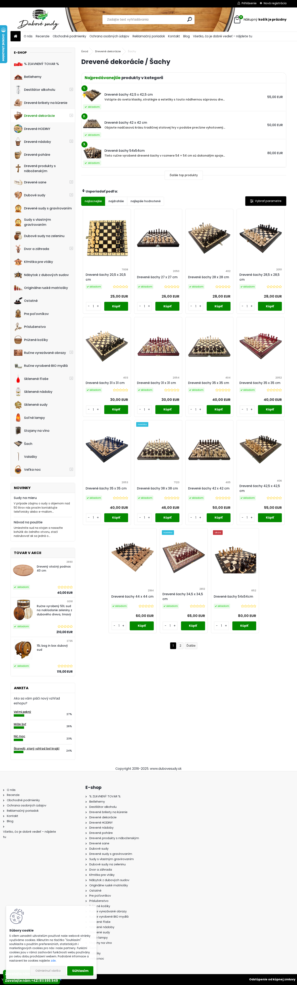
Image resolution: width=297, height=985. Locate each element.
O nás (28, 36)
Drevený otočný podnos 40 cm (54, 569)
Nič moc (19, 736)
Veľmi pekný (22, 712)
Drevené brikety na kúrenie (45, 102)
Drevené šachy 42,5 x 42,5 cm (259, 488)
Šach (28, 443)
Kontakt (174, 36)
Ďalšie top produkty (184, 175)
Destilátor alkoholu (39, 89)
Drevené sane (35, 182)
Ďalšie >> (191, 645)
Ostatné (31, 300)
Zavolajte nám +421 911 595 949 (31, 980)
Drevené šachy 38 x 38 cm (157, 488)
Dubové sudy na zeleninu (44, 236)
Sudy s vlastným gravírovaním (37, 222)
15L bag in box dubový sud (52, 648)
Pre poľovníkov (36, 314)
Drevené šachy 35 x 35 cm (208, 383)
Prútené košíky (36, 340)
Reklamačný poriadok (149, 36)
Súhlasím (80, 970)
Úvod (84, 51)
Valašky (30, 456)
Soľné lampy (34, 417)
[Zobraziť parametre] (265, 201)
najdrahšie (116, 201)
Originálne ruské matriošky (46, 287)
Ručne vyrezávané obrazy (45, 352)
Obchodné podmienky (69, 36)
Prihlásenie (249, 3)
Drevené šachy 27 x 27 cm (157, 277)
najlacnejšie (93, 201)
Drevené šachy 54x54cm (233, 596)
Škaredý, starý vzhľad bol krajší (36, 749)
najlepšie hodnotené (146, 201)
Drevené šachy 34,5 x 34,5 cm (182, 596)
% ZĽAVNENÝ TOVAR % (41, 64)
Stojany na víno (37, 430)
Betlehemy (32, 76)
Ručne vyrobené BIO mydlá (46, 365)
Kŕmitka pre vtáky (38, 261)
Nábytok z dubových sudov (46, 275)
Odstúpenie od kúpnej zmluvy (272, 979)
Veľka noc (32, 469)
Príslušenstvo (35, 326)
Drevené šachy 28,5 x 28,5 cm (259, 277)
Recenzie (43, 36)
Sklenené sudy (35, 404)
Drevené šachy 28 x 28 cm (208, 277)
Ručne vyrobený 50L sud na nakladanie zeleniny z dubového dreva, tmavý (54, 610)
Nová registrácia (275, 3)
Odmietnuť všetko (48, 971)
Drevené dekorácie (39, 115)
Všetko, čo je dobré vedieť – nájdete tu (222, 36)
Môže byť (20, 724)
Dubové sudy (34, 195)
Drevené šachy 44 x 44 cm (132, 596)
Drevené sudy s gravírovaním (48, 208)
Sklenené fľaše (36, 378)
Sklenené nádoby (38, 391)
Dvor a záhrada (36, 249)
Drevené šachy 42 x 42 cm (209, 488)
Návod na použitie (28, 522)
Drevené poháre (37, 154)
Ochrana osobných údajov (109, 36)
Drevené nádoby (37, 141)
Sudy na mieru (25, 498)
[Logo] (38, 19)
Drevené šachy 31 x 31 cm (105, 383)
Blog (186, 36)
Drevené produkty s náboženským (40, 168)
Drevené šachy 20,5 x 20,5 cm (106, 277)
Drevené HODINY (37, 129)
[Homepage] (16, 36)
